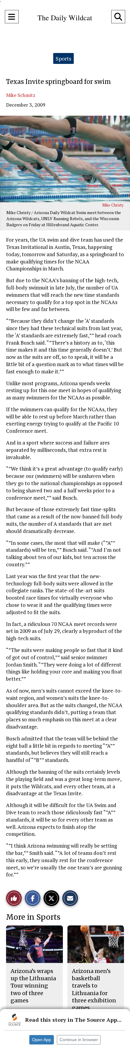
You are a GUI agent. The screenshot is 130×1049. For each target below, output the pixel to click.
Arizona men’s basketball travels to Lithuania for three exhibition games (94, 989)
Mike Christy (113, 205)
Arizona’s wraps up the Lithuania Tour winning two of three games (33, 986)
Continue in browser (79, 1039)
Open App (41, 1039)
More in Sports (33, 917)
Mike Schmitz (20, 95)
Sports (63, 58)
